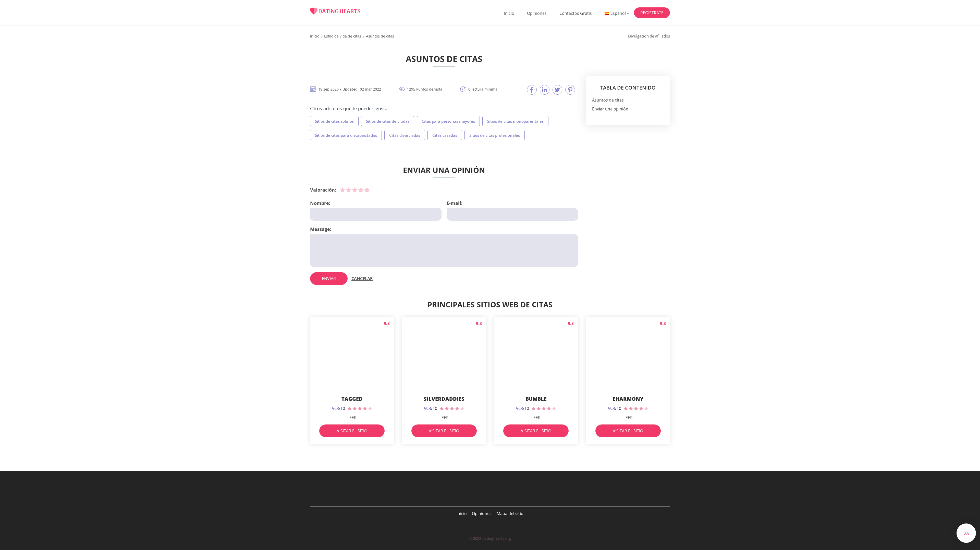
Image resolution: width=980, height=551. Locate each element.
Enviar (329, 278)
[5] (367, 190)
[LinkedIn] (544, 90)
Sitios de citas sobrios (334, 121)
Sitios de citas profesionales (494, 135)
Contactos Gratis (575, 13)
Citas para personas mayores (448, 121)
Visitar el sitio (352, 431)
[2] (348, 190)
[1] (342, 190)
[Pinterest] (570, 90)
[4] (361, 190)
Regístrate (652, 13)
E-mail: (454, 203)
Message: (320, 229)
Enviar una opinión (610, 109)
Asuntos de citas (608, 100)
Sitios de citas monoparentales (515, 121)
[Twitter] (557, 90)
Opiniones (537, 13)
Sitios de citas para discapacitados (346, 135)
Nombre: (320, 203)
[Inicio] (335, 11)
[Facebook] (532, 90)
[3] (355, 190)
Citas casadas (444, 135)
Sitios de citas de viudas (387, 121)
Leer (352, 417)
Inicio (509, 13)
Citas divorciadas (404, 135)
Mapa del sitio (510, 513)
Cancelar (362, 278)
